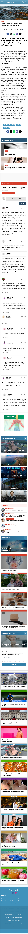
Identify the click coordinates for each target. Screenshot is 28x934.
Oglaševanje (4, 908)
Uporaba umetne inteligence (14, 920)
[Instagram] (23, 2)
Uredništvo (11, 908)
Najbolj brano (5, 505)
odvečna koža (7, 127)
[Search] (20, 2)
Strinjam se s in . (14, 661)
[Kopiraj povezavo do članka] (20, 34)
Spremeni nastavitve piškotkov (17, 911)
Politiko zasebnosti (20, 661)
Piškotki (6, 911)
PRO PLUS (17, 908)
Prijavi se (22, 203)
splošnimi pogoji (12, 661)
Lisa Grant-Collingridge (9, 124)
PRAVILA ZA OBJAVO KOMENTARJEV (8, 193)
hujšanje (19, 124)
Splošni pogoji (19, 914)
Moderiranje (24, 908)
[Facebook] (25, 2)
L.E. (6, 29)
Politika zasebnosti (9, 914)
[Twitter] (11, 34)
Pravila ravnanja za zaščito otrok (14, 917)
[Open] (2, 2)
